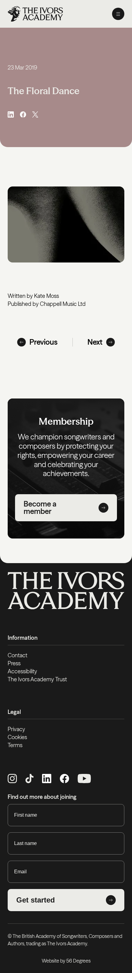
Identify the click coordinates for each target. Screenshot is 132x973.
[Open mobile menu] (118, 13)
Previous (43, 342)
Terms (15, 745)
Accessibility (22, 671)
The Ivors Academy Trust (37, 679)
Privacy (16, 729)
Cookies (17, 737)
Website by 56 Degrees (66, 961)
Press (14, 663)
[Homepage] (35, 14)
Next (95, 342)
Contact (17, 655)
